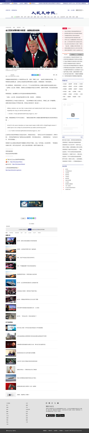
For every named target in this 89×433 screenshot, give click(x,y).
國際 (35, 16)
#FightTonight (47, 125)
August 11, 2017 (33, 113)
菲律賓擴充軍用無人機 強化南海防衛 (72, 35)
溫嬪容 (69, 96)
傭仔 (70, 91)
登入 (30, 229)
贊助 (69, 10)
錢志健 (65, 86)
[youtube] (58, 403)
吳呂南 (75, 86)
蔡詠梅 (81, 89)
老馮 (81, 94)
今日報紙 (8, 403)
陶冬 (64, 96)
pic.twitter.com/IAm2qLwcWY (38, 127)
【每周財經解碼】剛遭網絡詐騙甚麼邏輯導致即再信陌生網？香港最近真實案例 (73, 76)
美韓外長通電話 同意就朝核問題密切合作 (73, 31)
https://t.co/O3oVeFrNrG (24, 127)
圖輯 (27, 419)
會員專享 (18, 16)
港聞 (28, 16)
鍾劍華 (70, 83)
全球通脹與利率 (68, 171)
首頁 (12, 16)
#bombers (21, 125)
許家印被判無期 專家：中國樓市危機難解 (73, 73)
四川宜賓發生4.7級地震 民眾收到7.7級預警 (73, 57)
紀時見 (66, 169)
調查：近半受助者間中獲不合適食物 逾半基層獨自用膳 (74, 41)
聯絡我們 (50, 430)
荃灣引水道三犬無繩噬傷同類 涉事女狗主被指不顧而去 (74, 39)
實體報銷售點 (14, 10)
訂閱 (37, 229)
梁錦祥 (70, 86)
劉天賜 (75, 83)
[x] (55, 403)
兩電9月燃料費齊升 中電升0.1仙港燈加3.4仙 (74, 50)
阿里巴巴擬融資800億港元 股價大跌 (72, 63)
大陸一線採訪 (68, 185)
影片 (7, 405)
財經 (38, 16)
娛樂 (77, 16)
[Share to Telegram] (36, 75)
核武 (22, 232)
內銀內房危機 (68, 180)
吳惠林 (65, 94)
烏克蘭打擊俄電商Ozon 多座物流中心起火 (73, 69)
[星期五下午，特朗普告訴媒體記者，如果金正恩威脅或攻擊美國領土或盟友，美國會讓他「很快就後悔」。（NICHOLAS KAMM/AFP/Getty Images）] (32, 50)
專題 (23, 27)
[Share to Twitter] (34, 75)
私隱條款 (61, 430)
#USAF (9, 125)
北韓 (25, 232)
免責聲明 (55, 430)
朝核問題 (11, 232)
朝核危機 (17, 232)
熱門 (25, 16)
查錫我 (74, 96)
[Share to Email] (39, 75)
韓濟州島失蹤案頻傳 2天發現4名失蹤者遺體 (73, 59)
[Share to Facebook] (32, 75)
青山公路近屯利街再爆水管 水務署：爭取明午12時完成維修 (74, 44)
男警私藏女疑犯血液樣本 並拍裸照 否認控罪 (73, 67)
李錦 (79, 91)
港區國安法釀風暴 (69, 183)
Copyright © (67, 430)
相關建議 (45, 430)
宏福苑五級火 (68, 189)
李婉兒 (70, 94)
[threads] (52, 403)
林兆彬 (65, 91)
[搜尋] (82, 10)
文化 (58, 16)
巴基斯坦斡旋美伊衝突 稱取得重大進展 (72, 37)
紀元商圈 (72, 10)
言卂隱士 (76, 94)
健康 (55, 16)
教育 (74, 16)
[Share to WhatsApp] (38, 75)
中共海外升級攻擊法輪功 (70, 187)
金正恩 (29, 232)
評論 (48, 16)
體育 (70, 16)
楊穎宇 (75, 89)
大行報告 (67, 182)
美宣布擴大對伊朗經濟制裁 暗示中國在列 (73, 65)
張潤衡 (74, 91)
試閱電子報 (8, 10)
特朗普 (39, 232)
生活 (52, 16)
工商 (27, 422)
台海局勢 (67, 172)
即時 (22, 16)
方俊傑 (81, 83)
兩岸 (32, 16)
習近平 (34, 232)
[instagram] (46, 403)
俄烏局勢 (67, 178)
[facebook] (49, 403)
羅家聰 (81, 86)
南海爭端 (67, 174)
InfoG (41, 16)
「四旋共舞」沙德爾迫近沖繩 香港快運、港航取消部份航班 (74, 46)
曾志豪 (65, 83)
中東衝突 (67, 176)
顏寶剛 (70, 89)
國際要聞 (19, 27)
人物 (7, 424)
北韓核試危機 (8, 27)
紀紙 (67, 16)
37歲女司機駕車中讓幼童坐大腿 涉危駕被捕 (73, 61)
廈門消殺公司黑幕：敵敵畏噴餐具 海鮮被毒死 (73, 72)
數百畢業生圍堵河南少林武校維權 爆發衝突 (73, 33)
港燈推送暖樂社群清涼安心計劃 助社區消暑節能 (74, 48)
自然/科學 (62, 16)
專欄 (45, 16)
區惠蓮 (65, 99)
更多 (79, 96)
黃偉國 (65, 89)
